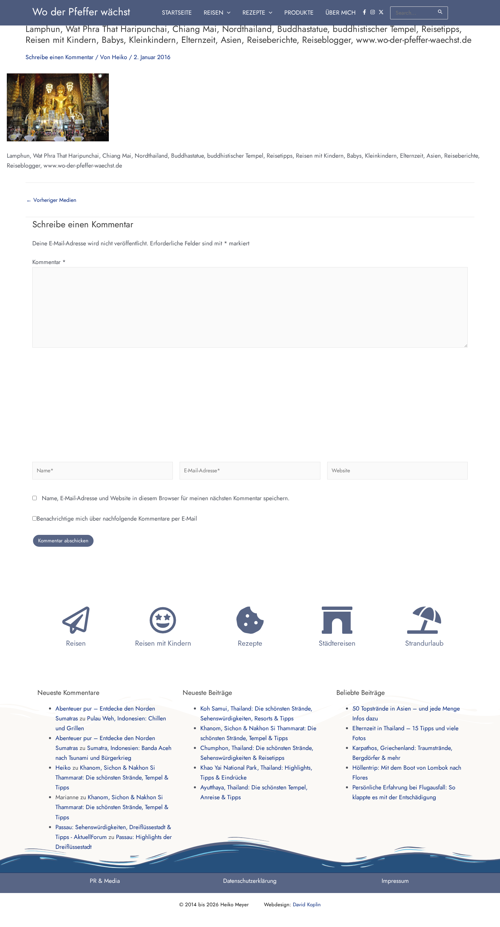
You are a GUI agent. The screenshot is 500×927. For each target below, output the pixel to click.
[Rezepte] (250, 620)
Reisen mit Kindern (163, 643)
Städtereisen (337, 643)
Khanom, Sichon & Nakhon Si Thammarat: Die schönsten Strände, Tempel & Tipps (111, 777)
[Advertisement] (250, 402)
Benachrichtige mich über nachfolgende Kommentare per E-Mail (117, 518)
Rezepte (250, 643)
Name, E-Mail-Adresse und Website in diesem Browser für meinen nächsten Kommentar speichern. (165, 498)
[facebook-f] (365, 12)
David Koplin (307, 904)
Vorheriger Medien (51, 200)
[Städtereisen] (337, 620)
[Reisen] (75, 620)
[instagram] (373, 12)
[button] (227, 12)
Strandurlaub (424, 643)
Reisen (76, 643)
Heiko (63, 767)
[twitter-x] (382, 12)
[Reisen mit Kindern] (163, 620)
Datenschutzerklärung (250, 880)
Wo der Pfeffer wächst (81, 11)
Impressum (395, 880)
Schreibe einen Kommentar (60, 57)
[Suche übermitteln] (440, 11)
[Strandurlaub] (424, 620)
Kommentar (49, 262)
